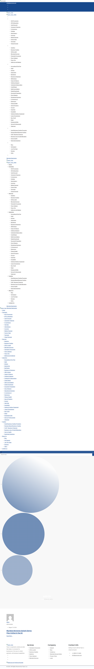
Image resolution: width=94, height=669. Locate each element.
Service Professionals (16, 124)
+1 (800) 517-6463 (76, 653)
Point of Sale (14, 39)
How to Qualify (14, 138)
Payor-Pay (13, 60)
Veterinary (13, 126)
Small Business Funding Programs (19, 130)
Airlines (12, 70)
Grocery (13, 107)
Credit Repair (14, 87)
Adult (12, 68)
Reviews (13, 151)
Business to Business (16, 76)
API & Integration (14, 23)
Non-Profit (13, 118)
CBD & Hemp (14, 78)
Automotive (13, 72)
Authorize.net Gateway (16, 62)
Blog (12, 144)
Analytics (13, 47)
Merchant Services (15, 54)
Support (52, 647)
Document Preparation (16, 93)
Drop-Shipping (14, 95)
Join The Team (14, 149)
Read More (9, 636)
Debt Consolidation (15, 89)
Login (51, 658)
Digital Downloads (15, 91)
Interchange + (14, 33)
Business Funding (15, 49)
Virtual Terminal (14, 43)
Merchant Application (12, 158)
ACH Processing (14, 21)
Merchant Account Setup (56, 654)
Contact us (11, 155)
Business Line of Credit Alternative (18, 136)
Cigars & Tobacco (15, 80)
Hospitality (13, 111)
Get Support (13, 146)
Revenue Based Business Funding (18, 132)
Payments (11, 19)
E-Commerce (14, 29)
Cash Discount (14, 25)
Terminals (13, 41)
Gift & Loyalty (14, 52)
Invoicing (13, 35)
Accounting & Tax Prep (16, 66)
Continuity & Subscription (16, 85)
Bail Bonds (13, 74)
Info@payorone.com (11, 3)
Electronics (13, 101)
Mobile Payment (14, 37)
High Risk (13, 109)
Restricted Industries (15, 140)
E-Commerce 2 (14, 99)
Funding (11, 128)
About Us (11, 142)
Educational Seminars (16, 97)
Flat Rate (13, 31)
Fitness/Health (14, 103)
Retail (12, 120)
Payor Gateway (14, 58)
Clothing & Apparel (15, 82)
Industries (11, 64)
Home (10, 16)
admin (8, 622)
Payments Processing (16, 56)
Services (11, 45)
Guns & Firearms (15, 105)
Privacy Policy (53, 656)
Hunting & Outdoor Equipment (17, 113)
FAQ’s (12, 153)
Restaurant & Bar (14, 122)
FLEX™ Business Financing (17, 134)
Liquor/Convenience (15, 116)
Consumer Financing (15, 27)
